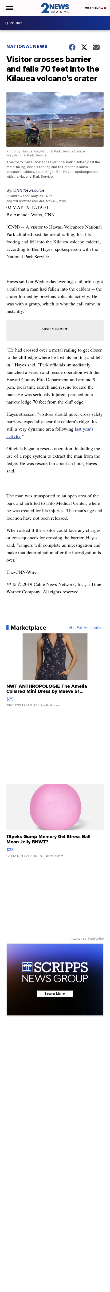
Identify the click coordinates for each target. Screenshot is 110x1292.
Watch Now (94, 8)
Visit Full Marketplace (86, 627)
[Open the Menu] (9, 8)
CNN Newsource (29, 190)
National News (27, 46)
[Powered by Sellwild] (96, 939)
